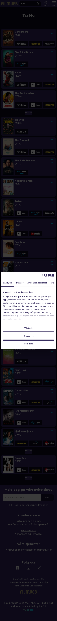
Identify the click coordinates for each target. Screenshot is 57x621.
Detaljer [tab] (19, 283)
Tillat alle (28, 328)
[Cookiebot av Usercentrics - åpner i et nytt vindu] (42, 275)
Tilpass (27, 336)
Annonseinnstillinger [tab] (37, 283)
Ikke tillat (28, 344)
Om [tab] (52, 283)
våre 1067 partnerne (18, 296)
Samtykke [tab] (7, 283)
